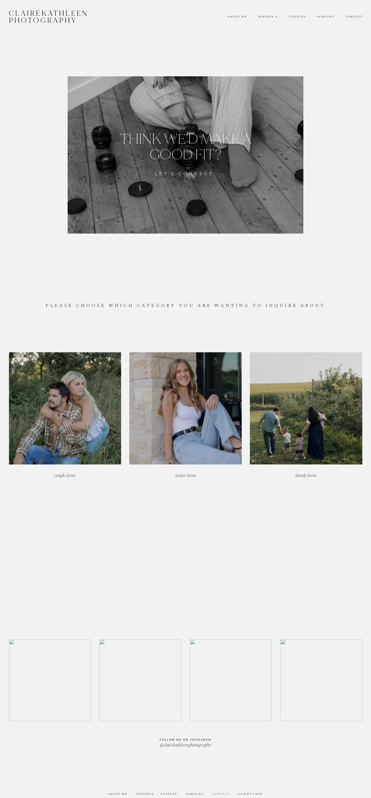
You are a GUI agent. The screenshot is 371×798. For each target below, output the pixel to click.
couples (297, 16)
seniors (144, 794)
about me (237, 16)
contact (354, 16)
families (325, 16)
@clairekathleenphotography (185, 745)
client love (250, 794)
